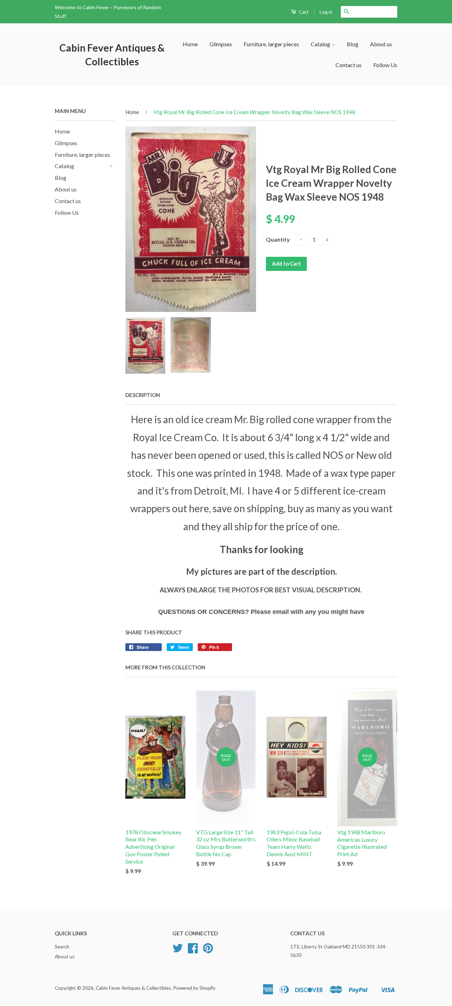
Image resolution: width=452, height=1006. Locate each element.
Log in (326, 12)
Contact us (348, 64)
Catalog (321, 44)
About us (381, 44)
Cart (303, 12)
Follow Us (385, 64)
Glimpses (220, 44)
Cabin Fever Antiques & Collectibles (112, 54)
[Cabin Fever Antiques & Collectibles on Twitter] (177, 950)
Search (62, 946)
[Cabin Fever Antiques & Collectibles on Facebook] (193, 950)
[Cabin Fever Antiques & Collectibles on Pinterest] (208, 950)
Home (190, 44)
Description (142, 395)
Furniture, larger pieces (271, 44)
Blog (352, 44)
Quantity (278, 239)
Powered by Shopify (194, 988)
